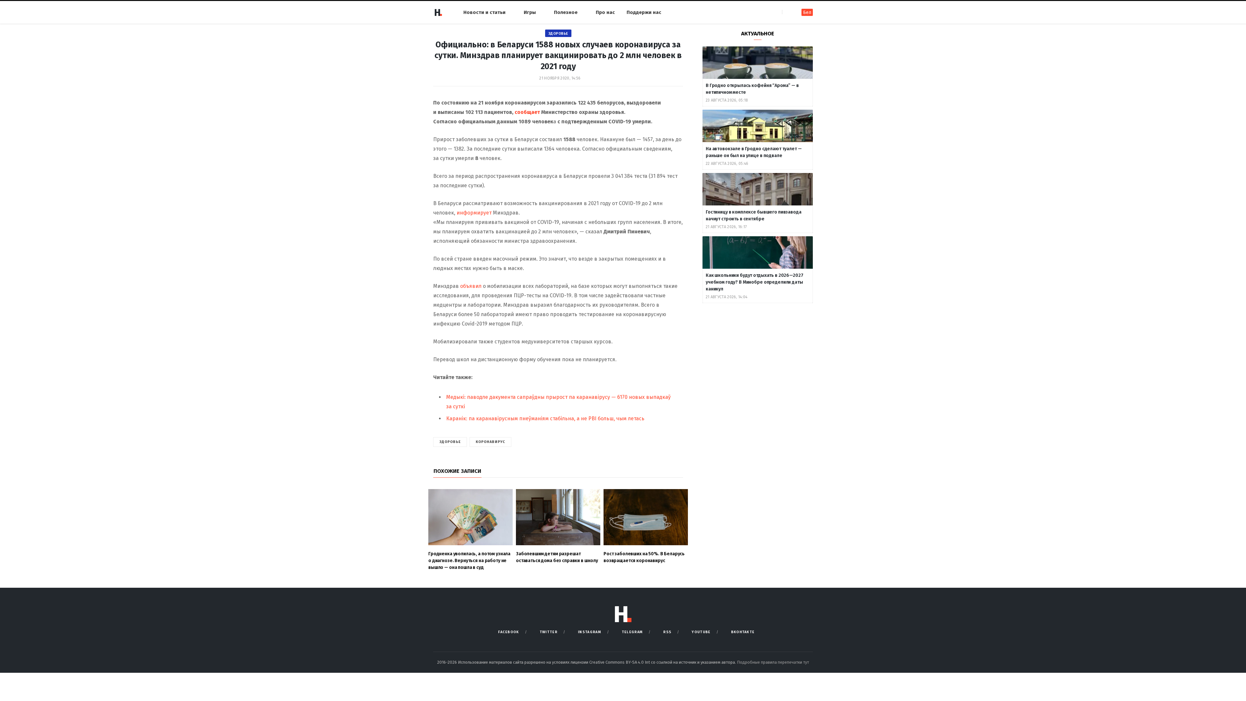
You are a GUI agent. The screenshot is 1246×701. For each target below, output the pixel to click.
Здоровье (558, 33)
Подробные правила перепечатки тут (773, 662)
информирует (475, 213)
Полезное (566, 12)
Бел (807, 12)
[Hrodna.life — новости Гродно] (438, 12)
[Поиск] (787, 12)
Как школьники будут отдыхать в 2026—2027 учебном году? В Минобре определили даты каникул (754, 282)
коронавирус (490, 442)
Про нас (605, 12)
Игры (530, 12)
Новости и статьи (484, 12)
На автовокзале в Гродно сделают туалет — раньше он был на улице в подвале (753, 152)
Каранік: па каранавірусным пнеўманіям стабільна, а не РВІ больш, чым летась (545, 418)
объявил (471, 286)
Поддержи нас (644, 12)
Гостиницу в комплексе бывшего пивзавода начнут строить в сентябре (753, 215)
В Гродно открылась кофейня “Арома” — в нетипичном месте (752, 89)
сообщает (528, 112)
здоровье (450, 442)
